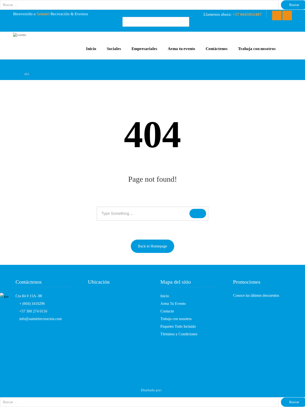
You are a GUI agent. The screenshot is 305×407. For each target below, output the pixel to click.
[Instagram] (287, 15)
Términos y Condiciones (178, 334)
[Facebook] (277, 15)
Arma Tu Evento (173, 303)
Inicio (164, 296)
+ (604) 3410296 (31, 303)
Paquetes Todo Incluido (178, 326)
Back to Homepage (152, 246)
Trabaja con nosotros (176, 319)
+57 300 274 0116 (32, 311)
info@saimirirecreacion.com (40, 319)
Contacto (167, 311)
